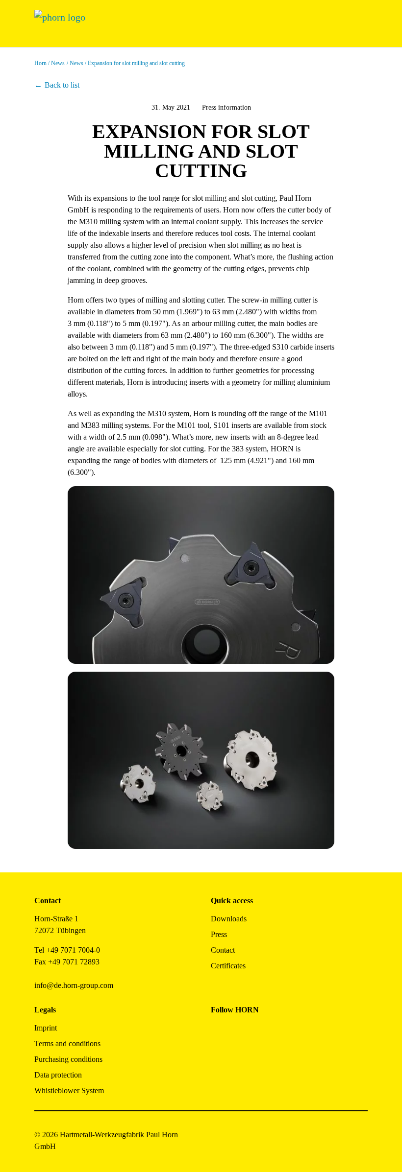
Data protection (58, 1075)
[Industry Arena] (240, 1058)
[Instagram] (240, 1032)
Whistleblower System (69, 1090)
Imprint (45, 1028)
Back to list (62, 85)
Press (219, 934)
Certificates (228, 965)
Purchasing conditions (68, 1059)
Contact (223, 950)
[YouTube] (218, 1058)
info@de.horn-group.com (73, 985)
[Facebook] (218, 1032)
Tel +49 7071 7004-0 (67, 950)
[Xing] (284, 1032)
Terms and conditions (67, 1043)
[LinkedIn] (262, 1032)
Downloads (229, 918)
